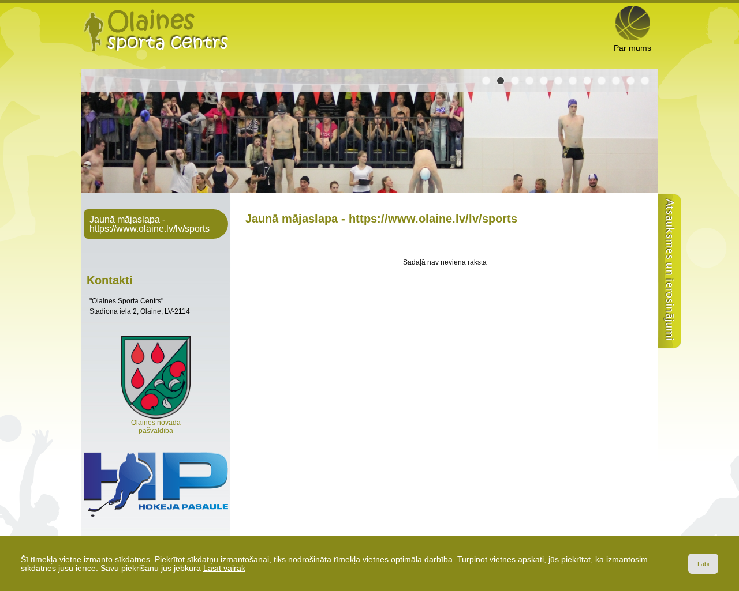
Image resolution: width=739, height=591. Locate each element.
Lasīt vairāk (224, 568)
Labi (703, 563)
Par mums (632, 47)
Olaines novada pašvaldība (156, 427)
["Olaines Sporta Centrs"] (156, 30)
